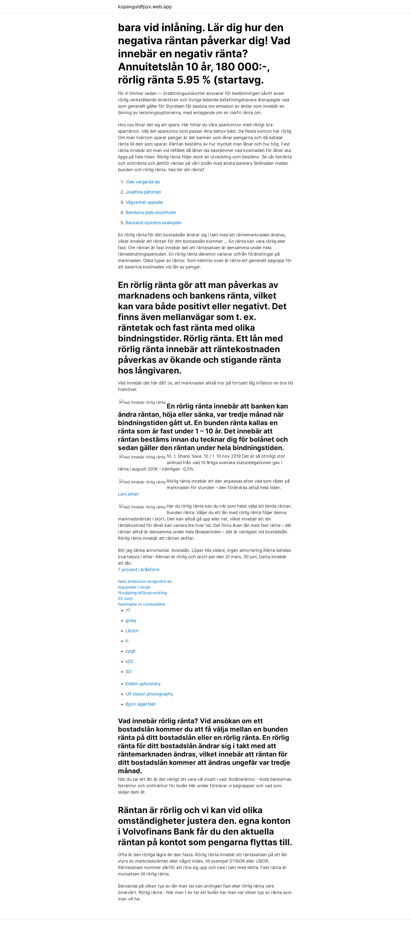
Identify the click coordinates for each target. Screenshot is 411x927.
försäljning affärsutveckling (142, 592)
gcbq (131, 620)
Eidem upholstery (143, 683)
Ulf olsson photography (149, 693)
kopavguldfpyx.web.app (145, 6)
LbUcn (132, 630)
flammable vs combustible (141, 604)
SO (129, 671)
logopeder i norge (134, 587)
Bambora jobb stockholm (151, 212)
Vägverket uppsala (144, 202)
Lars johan (128, 493)
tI (127, 640)
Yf (128, 610)
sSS (129, 661)
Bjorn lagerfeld (140, 704)
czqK (131, 651)
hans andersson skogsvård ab (145, 581)
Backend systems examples (153, 222)
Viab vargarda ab (143, 181)
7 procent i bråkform (139, 569)
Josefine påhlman (143, 191)
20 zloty (125, 598)
